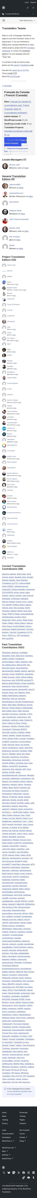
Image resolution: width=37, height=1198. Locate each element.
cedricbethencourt (16, 193)
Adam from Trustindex (24, 656)
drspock (18, 769)
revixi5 (21, 978)
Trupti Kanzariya (28, 1045)
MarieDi (15, 889)
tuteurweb (14, 1048)
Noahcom (13, 932)
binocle (29, 705)
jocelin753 (17, 843)
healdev (26, 812)
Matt (5, 1151)
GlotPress (9, 124)
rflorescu (28, 978)
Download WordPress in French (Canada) (15, 141)
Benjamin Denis (12, 287)
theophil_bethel (24, 1027)
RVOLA (10, 990)
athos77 (31, 689)
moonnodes (6, 910)
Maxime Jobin (14, 165)
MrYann (25, 913)
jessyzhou (21, 837)
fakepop (14, 784)
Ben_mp (14, 699)
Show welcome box (26, 20)
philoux (4, 956)
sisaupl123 (22, 1005)
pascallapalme (7, 947)
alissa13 (24, 671)
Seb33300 (6, 999)
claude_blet (10, 299)
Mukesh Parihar (16, 611)
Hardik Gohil (17, 812)
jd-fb (20, 827)
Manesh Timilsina (12, 605)
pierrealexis (12, 956)
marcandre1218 (7, 883)
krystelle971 (6, 864)
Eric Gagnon (11, 338)
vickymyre (20, 1058)
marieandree (11, 467)
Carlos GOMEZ (7, 586)
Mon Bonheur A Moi (9, 907)
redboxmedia (23, 975)
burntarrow (14, 714)
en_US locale (15, 76)
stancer (9, 529)
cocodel (9, 310)
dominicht (25, 760)
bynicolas (22, 714)
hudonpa (16, 815)
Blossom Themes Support (12, 708)
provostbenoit (25, 969)
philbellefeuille (24, 953)
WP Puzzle (6, 1070)
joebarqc (5, 846)
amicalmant (29, 674)
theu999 (28, 1030)
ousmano (10, 490)
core (3, 42)
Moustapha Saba (18, 910)
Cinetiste (21, 732)
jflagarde (16, 840)
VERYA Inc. (10, 552)
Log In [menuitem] (27, 2)
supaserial (30, 1018)
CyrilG (4, 745)
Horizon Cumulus (12, 400)
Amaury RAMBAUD (17, 674)
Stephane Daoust (8, 1018)
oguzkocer (25, 941)
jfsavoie (23, 840)
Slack (26, 168)
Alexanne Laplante (9, 574)
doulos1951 (13, 766)
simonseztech (7, 1005)
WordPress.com (9, 1148)
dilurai (19, 754)
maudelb (5, 898)
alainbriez (24, 662)
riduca (4, 984)
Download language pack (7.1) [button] (16, 149)
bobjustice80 (27, 708)
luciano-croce (11, 456)
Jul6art (23, 855)
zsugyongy (26, 1082)
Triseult (11, 1045)
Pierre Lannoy (11, 501)
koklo (25, 861)
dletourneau (16, 760)
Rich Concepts (28, 981)
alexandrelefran (22, 668)
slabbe (4, 1008)
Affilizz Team (11, 265)
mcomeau (13, 898)
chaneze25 (6, 589)
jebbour (28, 831)
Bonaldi (9, 293)
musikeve (9, 916)
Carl (29, 717)
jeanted (22, 831)
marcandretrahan (20, 883)
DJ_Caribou (24, 757)
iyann (25, 821)
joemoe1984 (14, 846)
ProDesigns (27, 962)
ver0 (25, 1051)
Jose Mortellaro (12, 422)
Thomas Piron (7, 1033)
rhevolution (6, 981)
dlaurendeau (6, 760)
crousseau (14, 742)
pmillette (13, 959)
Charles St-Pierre (13, 723)
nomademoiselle (17, 935)
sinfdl (15, 1005)
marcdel (15, 886)
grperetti (15, 806)
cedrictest (14, 720)
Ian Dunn (12, 818)
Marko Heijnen (24, 889)
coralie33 (5, 742)
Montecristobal (24, 907)
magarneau (6, 880)
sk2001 (29, 1005)
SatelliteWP (25, 996)
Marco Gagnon (12, 462)
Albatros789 (21, 665)
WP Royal (15, 1070)
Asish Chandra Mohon (20, 686)
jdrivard (5, 831)
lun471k (15, 877)
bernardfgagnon (8, 702)
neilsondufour (14, 923)
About (4, 1112)
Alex (28, 665)
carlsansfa (6, 720)
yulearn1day (6, 1082)
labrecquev (26, 864)
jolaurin (13, 849)
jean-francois (13, 831)
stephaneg (10, 535)
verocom (5, 1054)
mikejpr (4, 904)
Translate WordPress (12, 14)
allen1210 (31, 671)
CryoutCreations (24, 742)
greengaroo (11, 372)
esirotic (22, 781)
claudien (12, 735)
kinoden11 (18, 861)
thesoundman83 (18, 1030)
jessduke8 (12, 837)
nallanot (20, 919)
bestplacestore (28, 702)
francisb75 (24, 791)
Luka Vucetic (7, 877)
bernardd (21, 699)
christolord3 (6, 729)
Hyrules (9, 406)
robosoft (18, 984)
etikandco (6, 784)
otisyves (5, 944)
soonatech (12, 1012)
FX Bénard (13, 797)
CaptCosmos (22, 717)
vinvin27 (17, 1061)
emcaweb (5, 778)
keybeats (25, 858)
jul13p (29, 855)
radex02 (12, 972)
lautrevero (6, 870)
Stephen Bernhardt (18, 629)
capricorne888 (14, 184)
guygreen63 (28, 809)
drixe (12, 769)
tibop (15, 1033)
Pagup (4, 614)
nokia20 (29, 932)
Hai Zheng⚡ (7, 812)
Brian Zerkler (6, 711)
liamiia (4, 873)
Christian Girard (23, 726)
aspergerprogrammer (9, 689)
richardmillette (16, 981)
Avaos (11, 692)
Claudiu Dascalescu (23, 735)
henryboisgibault (12, 383)
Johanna (23, 846)
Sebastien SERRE (17, 999)
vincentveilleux (7, 1061)
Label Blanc (11, 439)
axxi (15, 692)
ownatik (20, 944)
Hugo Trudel (25, 815)
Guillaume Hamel (15, 211)
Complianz (30, 738)
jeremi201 (12, 834)
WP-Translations (23, 635)
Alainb (17, 662)
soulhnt (15, 1015)
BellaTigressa (13, 696)
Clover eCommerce (13, 304)
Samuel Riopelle (14, 993)
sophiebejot (21, 1012)
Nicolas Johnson (8, 926)
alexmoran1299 (7, 671)
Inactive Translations (21, 65)
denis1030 (28, 748)
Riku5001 (11, 984)
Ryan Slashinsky (12, 518)
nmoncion (27, 929)
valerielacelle (7, 1051)
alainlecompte (10, 665)
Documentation (8, 1134)
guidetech (5, 809)
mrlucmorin (17, 913)
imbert (25, 818)
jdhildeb (25, 827)
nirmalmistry (20, 926)
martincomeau (19, 892)
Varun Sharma (17, 1051)
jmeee (4, 843)
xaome (18, 1079)
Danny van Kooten (22, 745)
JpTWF (4, 855)
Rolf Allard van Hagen (24, 987)
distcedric (5, 757)
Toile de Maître (12, 546)
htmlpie (9, 815)
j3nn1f (4, 824)
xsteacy (25, 1079)
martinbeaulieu (7, 892)
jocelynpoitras (27, 843)
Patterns (23, 1123)
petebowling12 (22, 950)
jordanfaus (21, 849)
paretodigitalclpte (26, 614)
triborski (5, 1045)
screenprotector (12, 524)
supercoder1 (6, 1021)
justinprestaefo (15, 858)
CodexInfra (10, 316)
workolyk (23, 1067)
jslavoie (11, 855)
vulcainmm (25, 1061)
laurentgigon (15, 867)
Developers (6, 1137)
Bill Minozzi (21, 705)
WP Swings (15, 1073)
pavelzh (5, 950)
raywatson (13, 975)
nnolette (5, 932)
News (4, 1116)
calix (3, 717)
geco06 (20, 800)
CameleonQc (11, 717)
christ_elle (5, 732)
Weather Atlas (18, 1064)
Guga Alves (23, 806)
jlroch (29, 840)
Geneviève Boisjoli (9, 803)
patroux (30, 947)
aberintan (14, 653)
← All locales (7, 86)
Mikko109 (20, 904)
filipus (9, 349)
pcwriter (10, 496)
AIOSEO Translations (16, 659)
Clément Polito (12, 738)
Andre (18, 677)
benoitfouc (6, 699)
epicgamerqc (26, 778)
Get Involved (24, 1130)
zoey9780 (10, 557)
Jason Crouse (28, 824)
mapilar (22, 880)
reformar (15, 978)
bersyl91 (18, 702)
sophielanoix (6, 1015)
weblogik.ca (29, 1064)
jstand (17, 855)
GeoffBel (10, 366)
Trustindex (6, 1048)
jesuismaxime (7, 840)
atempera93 (22, 689)
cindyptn (13, 732)
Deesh (21, 748)
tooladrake (20, 1039)
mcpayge (21, 898)
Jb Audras (10, 417)
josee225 (12, 852)
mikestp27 (12, 904)
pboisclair (12, 950)
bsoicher (25, 711)
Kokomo (9, 434)
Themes (23, 1116)
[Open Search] (27, 8)
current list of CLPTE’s (20, 70)
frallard (9, 355)
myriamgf (17, 916)
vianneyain (12, 1058)
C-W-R (29, 714)
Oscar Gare (11, 484)
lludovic (10, 873)
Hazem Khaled (11, 377)
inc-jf (30, 818)
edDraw (5, 772)
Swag (23, 1141)
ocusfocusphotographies (11, 941)
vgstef (4, 1058)
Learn (4, 1130)
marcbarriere (6, 886)
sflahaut (18, 1002)
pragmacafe (21, 959)
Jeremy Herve (22, 834)
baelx (28, 692)
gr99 (32, 803)
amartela (5, 674)
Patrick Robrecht (19, 947)
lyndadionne (24, 877)
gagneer (27, 797)
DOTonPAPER (7, 592)
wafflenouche (7, 1064)
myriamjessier (27, 916)
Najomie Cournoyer (9, 919)
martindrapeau (7, 895)
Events (22, 1134)
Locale (10, 73)
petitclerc (5, 953)
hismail (9, 389)
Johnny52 (6, 849)
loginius (16, 873)
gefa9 (26, 800)
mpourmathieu (7, 913)
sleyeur (9, 626)
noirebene (21, 932)
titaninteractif (23, 1033)
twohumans (23, 1048)
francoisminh (14, 202)
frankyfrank (17, 794)
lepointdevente (12, 445)
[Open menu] (33, 8)
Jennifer (5, 834)
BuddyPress (7, 1159)
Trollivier (18, 1045)
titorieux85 (6, 1036)
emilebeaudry (15, 778)
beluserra (22, 696)
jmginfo (10, 843)
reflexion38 (6, 978)
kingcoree (10, 861)
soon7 (4, 1012)
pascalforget (29, 944)
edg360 (12, 772)
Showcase (23, 1112)
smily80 (20, 1008)
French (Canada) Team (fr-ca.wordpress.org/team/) (16, 109)
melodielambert (8, 901)
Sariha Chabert (20, 623)
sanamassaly (25, 993)
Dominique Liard (22, 763)
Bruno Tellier (16, 711)
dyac (8, 327)
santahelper (15, 996)
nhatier (28, 923)
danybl (4, 748)
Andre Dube (21, 574)
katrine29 (24, 599)
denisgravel (11, 321)
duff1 (24, 769)
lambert (12, 602)
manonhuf (15, 880)
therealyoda (6, 1030)
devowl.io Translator (19, 751)
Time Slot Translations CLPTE (20, 632)
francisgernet (7, 794)
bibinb (4, 705)
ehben (18, 772)
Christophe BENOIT (19, 729)
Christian (13, 726)
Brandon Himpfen (8, 580)
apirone (9, 271)
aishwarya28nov (8, 662)
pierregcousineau (23, 956)
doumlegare (22, 766)
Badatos (21, 692)
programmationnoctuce (11, 969)
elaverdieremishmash (10, 775)
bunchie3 (5, 714)
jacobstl (10, 824)
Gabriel (20, 797)
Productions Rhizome (14, 512)
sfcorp (11, 1002)
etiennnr (29, 781)
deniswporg (6, 751)
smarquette (12, 1008)
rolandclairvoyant (8, 987)
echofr (9, 332)
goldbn (27, 803)
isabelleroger (6, 821)
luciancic (29, 873)
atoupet (5, 692)
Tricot (4, 635)
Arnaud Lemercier (27, 683)
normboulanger (7, 938)
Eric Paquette (14, 781)
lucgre (22, 873)
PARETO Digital (13, 614)
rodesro (26, 984)
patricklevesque (8, 617)
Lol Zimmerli (11, 451)
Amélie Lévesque (8, 677)
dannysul (10, 745)
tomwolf (12, 1039)
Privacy (5, 1123)
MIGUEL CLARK (27, 901)
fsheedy (9, 361)
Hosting (5, 1120)
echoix (22, 592)
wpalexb (31, 1067)
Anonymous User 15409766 (12, 680)
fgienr (9, 344)
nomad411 (6, 935)
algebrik (17, 671)
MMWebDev (29, 904)
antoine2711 (28, 680)
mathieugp (27, 895)
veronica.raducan (16, 1054)
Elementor (22, 775)
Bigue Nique (12, 705)
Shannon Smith (28, 1002)
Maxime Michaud (12, 473)
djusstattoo (14, 757)
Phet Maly (14, 953)
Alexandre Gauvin (8, 668)
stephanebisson (25, 1015)
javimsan (5, 827)
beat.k (9, 282)
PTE (15, 73)
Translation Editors (14, 178)
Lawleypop (14, 870)
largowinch (6, 867)
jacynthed (18, 824)
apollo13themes (14, 683)
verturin (26, 1054)
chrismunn (6, 726)
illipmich (19, 818)
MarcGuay (23, 886)
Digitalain (12, 754)
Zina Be (14, 1082)
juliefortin (5, 858)
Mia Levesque (14, 237)
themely (9, 541)
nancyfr (27, 919)
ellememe (30, 775)
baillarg (9, 276)
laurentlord (25, 867)
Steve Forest (21, 1018)
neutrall (22, 923)
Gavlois (13, 800)
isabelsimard (17, 821)
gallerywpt (6, 800)
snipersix (27, 1008)
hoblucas (10, 394)
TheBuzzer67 (7, 1024)
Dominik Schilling (8, 763)
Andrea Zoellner (27, 677)
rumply (4, 990)
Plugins (22, 1120)
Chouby (24, 723)
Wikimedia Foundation (10, 1067)
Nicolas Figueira (12, 479)
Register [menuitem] (33, 2)
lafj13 (33, 864)
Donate (23, 1137)
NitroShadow (7, 929)
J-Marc (30, 821)
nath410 (5, 923)
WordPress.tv (8, 1141)
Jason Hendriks (12, 411)
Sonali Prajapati (19, 626)
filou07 (16, 788)
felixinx (20, 784)
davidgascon (13, 748)
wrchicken (11, 1079)
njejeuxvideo (17, 929)
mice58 (17, 901)
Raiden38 (19, 972)
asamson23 (6, 686)
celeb (21, 720)
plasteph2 (5, 959)
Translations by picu (21, 1042)
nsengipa (17, 938)
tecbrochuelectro (18, 1021)
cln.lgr (4, 738)
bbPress (6, 1155)
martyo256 (18, 895)
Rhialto (11, 245)
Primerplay (18, 962)
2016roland (6, 653)
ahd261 (5, 659)
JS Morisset (11, 428)
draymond (6, 769)
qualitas (5, 972)
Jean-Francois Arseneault (18, 219)
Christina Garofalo (18, 589)
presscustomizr (12, 507)
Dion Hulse (26, 754)
